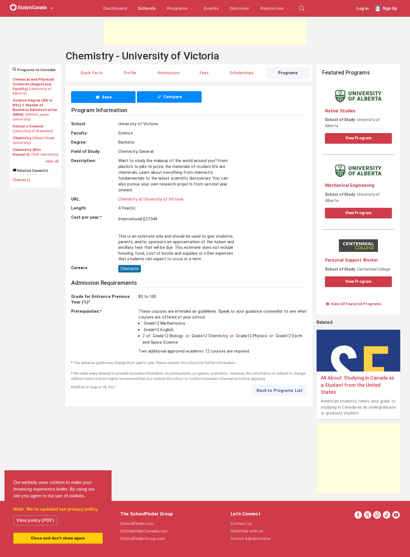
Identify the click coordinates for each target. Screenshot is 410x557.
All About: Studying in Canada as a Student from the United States (357, 385)
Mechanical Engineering (349, 185)
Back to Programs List (280, 390)
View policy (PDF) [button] (35, 520)
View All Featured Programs (353, 304)
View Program (358, 138)
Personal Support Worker (351, 260)
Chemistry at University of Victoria (151, 199)
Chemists (21, 180)
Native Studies (340, 111)
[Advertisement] (205, 32)
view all (52, 161)
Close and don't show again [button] (58, 538)
